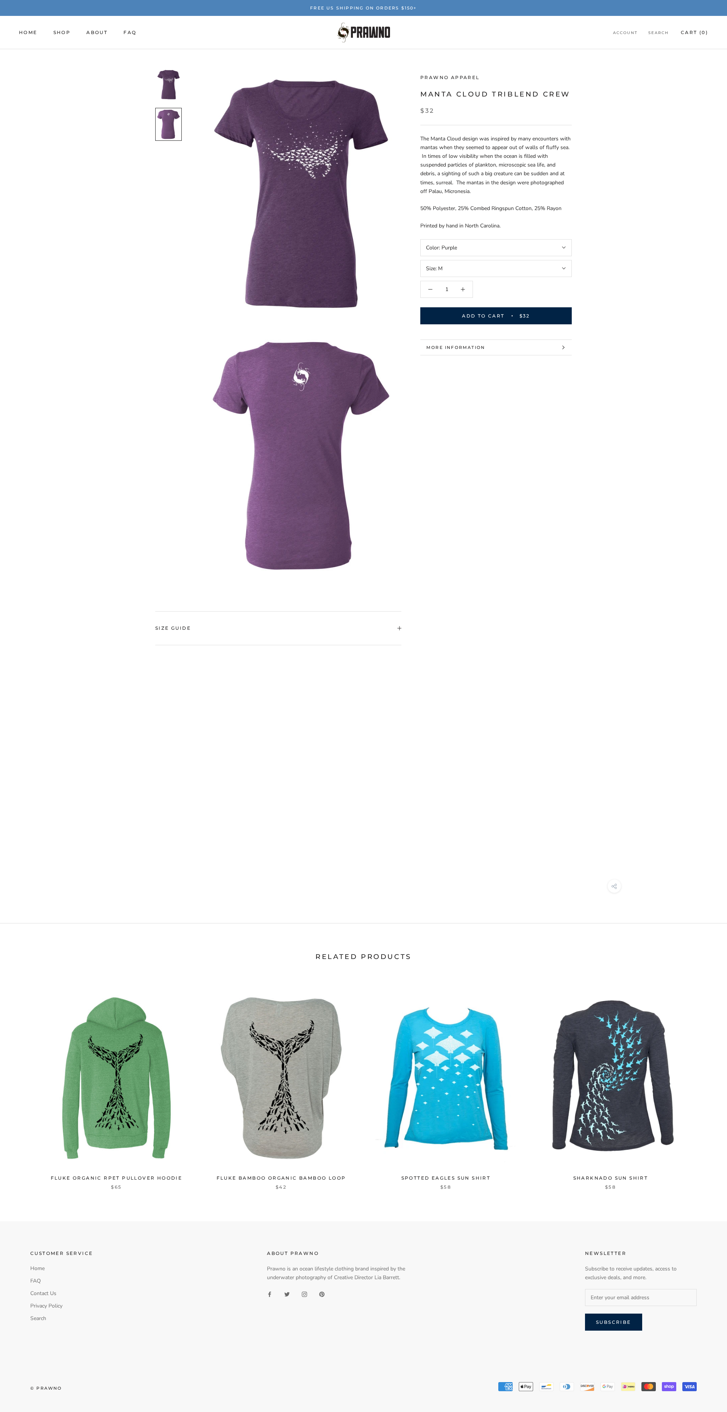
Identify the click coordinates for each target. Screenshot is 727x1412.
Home (28, 33)
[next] (703, 1081)
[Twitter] (287, 1294)
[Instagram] (304, 1294)
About (97, 33)
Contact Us (43, 1293)
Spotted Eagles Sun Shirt (446, 1178)
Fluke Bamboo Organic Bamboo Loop (281, 1178)
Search (658, 33)
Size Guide (173, 628)
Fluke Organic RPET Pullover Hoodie (117, 1178)
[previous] (23, 1081)
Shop (62, 33)
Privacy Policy (46, 1305)
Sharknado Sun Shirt (610, 1178)
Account (625, 33)
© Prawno (46, 1388)
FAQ (129, 33)
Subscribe (613, 1322)
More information (455, 347)
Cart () (694, 33)
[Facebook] (269, 1294)
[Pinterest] (321, 1294)
